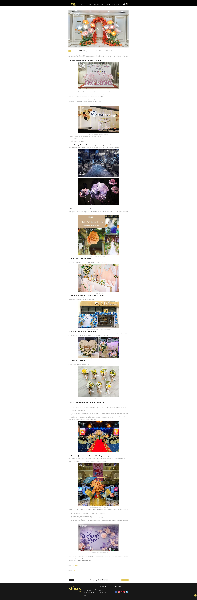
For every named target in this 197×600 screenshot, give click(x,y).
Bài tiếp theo (125, 579)
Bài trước (71, 579)
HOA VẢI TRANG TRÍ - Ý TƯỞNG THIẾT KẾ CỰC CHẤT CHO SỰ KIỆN (92, 50)
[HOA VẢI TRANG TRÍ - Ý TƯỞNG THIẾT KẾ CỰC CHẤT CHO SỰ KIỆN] (98, 28)
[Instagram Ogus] (119, 591)
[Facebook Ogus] (116, 591)
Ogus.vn (87, 595)
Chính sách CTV (102, 592)
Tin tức (85, 51)
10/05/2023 (80, 51)
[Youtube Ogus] (124, 591)
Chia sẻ (90, 579)
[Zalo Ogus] (127, 591)
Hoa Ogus (74, 51)
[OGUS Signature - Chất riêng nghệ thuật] (73, 4)
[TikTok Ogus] (122, 591)
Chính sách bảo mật (103, 589)
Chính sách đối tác (103, 594)
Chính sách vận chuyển (104, 590)
